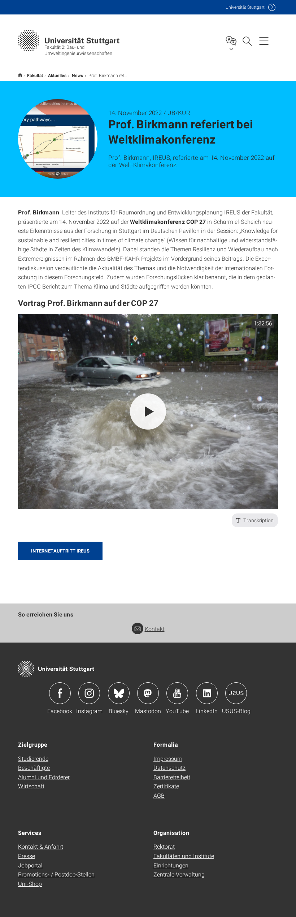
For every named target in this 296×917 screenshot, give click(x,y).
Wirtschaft (31, 786)
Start (20, 75)
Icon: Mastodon (148, 693)
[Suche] (246, 40)
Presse (26, 856)
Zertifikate (166, 786)
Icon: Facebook (60, 693)
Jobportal (30, 865)
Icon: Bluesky (119, 693)
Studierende (33, 758)
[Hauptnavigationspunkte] (263, 40)
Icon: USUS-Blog (236, 693)
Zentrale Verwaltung (179, 874)
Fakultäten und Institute (183, 856)
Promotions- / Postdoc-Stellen (56, 874)
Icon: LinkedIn (207, 693)
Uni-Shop (30, 883)
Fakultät (35, 75)
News (77, 75)
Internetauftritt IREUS (60, 550)
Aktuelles (57, 75)
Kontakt (155, 628)
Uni (245, 7)
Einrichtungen (170, 865)
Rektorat (164, 846)
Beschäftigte (34, 767)
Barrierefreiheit (171, 777)
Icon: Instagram (89, 693)
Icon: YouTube (177, 693)
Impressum (167, 758)
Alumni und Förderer (44, 777)
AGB (159, 795)
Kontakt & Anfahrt (40, 846)
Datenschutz (169, 767)
